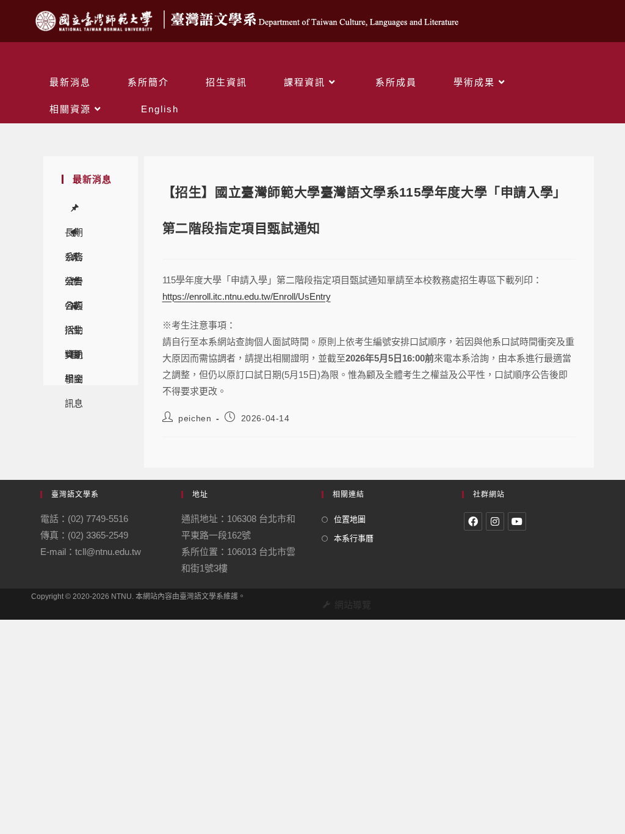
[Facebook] (473, 521)
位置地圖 (350, 519)
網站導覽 (352, 605)
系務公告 (75, 232)
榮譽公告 (75, 257)
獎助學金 (75, 330)
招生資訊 (75, 306)
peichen (194, 418)
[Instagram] (495, 521)
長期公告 (75, 208)
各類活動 (75, 281)
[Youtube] (517, 521)
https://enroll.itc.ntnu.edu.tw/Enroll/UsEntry (246, 296)
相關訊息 (75, 355)
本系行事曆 (354, 538)
